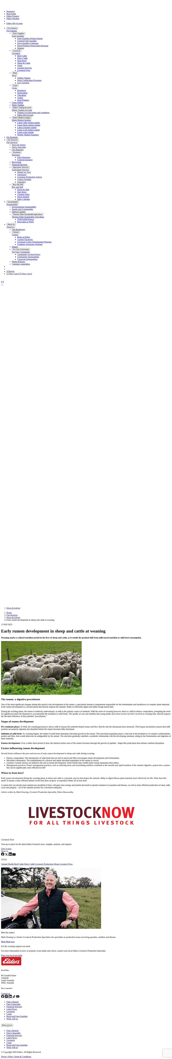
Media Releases (18, 262)
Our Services (13, 140)
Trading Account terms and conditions (33, 112)
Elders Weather (12, 18)
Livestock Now (23, 70)
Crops (15, 85)
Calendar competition (21, 264)
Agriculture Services (21, 167)
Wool (15, 73)
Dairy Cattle (22, 58)
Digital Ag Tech (24, 172)
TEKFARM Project (25, 219)
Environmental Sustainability (24, 207)
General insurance (25, 160)
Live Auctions (23, 83)
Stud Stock (21, 60)
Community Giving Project (28, 254)
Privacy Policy (7, 1057)
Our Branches (18, 150)
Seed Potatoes (23, 100)
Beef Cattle (22, 56)
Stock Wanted (23, 197)
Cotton (20, 98)
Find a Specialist (19, 147)
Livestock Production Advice (29, 177)
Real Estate (11, 14)
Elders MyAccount (14, 23)
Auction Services (24, 68)
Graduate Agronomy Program (29, 244)
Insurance (10, 11)
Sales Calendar (23, 199)
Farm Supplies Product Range (30, 38)
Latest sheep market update (28, 125)
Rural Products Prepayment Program (32, 46)
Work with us (12, 1019)
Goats (19, 65)
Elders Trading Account (22, 108)
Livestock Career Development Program (34, 242)
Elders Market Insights (22, 118)
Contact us (5, 993)
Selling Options (23, 78)
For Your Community (21, 249)
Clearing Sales (23, 194)
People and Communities (22, 209)
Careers (16, 232)
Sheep (57, 864)
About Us (11, 224)
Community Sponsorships (28, 257)
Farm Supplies (18, 33)
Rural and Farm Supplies (17, 1016)
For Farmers (12, 28)
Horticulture (22, 93)
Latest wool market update (28, 130)
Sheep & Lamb (23, 63)
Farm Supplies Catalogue (28, 43)
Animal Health (7, 864)
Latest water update (25, 132)
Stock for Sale (23, 189)
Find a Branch (12, 1002)
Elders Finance (12, 16)
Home (9, 613)
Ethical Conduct (19, 212)
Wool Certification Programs (29, 80)
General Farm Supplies (27, 41)
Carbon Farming (24, 179)
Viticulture (21, 95)
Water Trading (18, 105)
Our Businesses (18, 229)
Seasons (20, 48)
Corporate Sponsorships (27, 259)
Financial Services (19, 164)
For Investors (12, 137)
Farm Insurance (23, 157)
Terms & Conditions (22, 1057)
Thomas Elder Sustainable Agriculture (27, 214)
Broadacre (21, 90)
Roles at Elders (23, 237)
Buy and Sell (18, 185)
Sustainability (13, 202)
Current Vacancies (25, 239)
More (4, 1025)
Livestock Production (44, 864)
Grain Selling (17, 102)
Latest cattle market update (28, 123)
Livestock (16, 51)
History (15, 247)
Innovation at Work (25, 222)
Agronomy (21, 175)
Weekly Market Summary (28, 135)
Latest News (11, 1009)
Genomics (21, 182)
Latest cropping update (27, 127)
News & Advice (19, 145)
